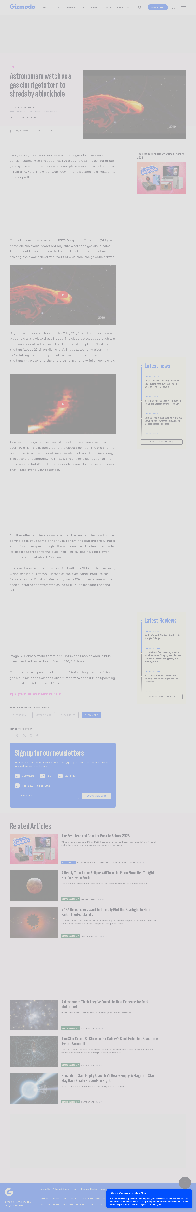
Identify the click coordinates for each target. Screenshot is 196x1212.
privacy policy (152, 1202)
